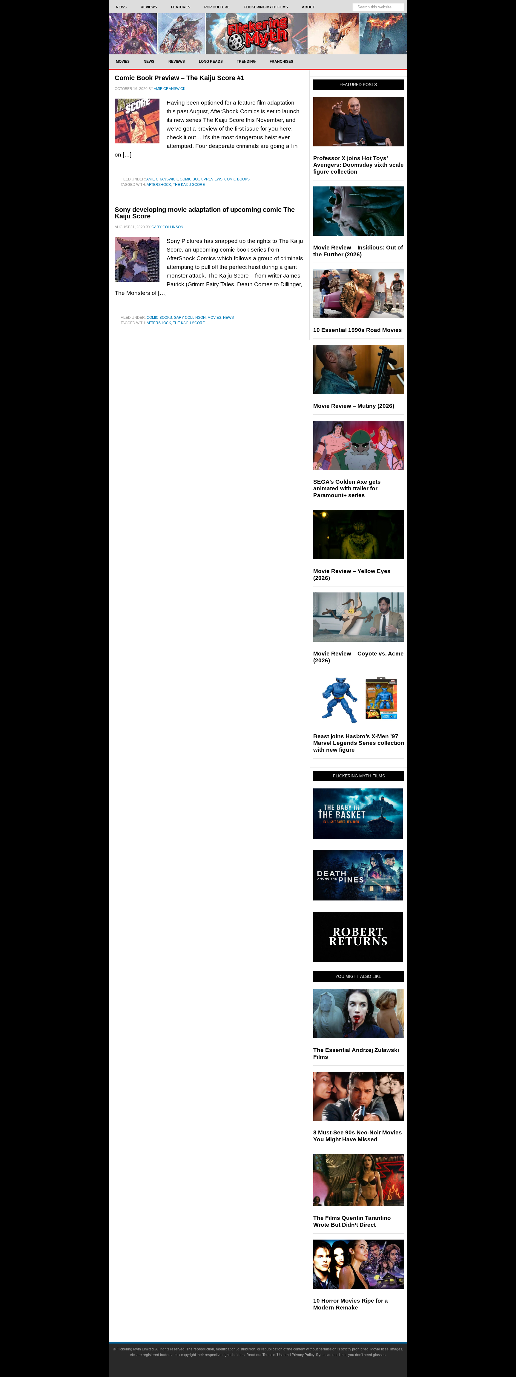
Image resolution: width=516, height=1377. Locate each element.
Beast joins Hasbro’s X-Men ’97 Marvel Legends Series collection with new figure (358, 743)
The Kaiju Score (189, 185)
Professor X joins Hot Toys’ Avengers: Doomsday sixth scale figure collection (358, 165)
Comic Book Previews (201, 179)
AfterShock (159, 185)
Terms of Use (273, 1355)
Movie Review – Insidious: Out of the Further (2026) (358, 251)
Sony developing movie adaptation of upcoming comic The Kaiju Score (205, 213)
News (228, 317)
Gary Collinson (190, 317)
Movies (214, 317)
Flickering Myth (258, 33)
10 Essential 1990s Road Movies (357, 330)
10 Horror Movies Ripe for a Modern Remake (350, 1304)
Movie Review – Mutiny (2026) (353, 406)
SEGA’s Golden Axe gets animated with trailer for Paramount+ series (347, 489)
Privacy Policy (303, 1355)
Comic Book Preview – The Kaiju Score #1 (179, 78)
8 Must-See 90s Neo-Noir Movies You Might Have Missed (357, 1135)
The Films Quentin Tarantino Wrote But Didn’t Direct (352, 1221)
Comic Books (237, 179)
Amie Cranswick (162, 179)
